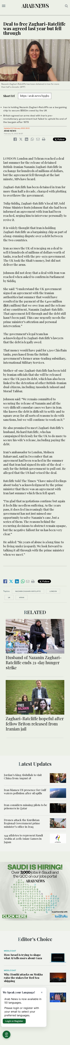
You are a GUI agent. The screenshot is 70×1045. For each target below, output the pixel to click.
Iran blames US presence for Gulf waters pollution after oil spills (25, 791)
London (53, 591)
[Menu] (3, 6)
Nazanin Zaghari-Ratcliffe (28, 591)
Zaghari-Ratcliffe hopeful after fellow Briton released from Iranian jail (35, 723)
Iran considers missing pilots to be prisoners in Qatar (25, 806)
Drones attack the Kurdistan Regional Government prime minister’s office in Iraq (22, 823)
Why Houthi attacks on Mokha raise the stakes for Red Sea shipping (23, 978)
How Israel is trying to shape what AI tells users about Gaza (23, 956)
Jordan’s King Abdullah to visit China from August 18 (23, 776)
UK (9, 597)
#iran (21, 597)
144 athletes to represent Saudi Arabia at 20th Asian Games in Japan (23, 838)
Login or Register (14, 1021)
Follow (60, 139)
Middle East (10, 951)
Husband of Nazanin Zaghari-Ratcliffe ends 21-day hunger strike (34, 662)
